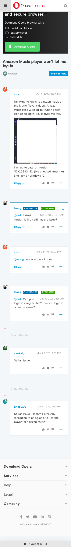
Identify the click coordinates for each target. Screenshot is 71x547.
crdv (17, 94)
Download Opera (24, 46)
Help (7, 485)
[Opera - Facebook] (21, 516)
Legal (8, 494)
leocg (17, 208)
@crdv (18, 215)
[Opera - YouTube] (35, 516)
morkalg (19, 353)
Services (11, 476)
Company (12, 504)
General (12, 73)
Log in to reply (58, 73)
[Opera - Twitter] (27, 516)
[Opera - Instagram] (49, 516)
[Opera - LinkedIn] (42, 516)
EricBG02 (20, 406)
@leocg (19, 259)
